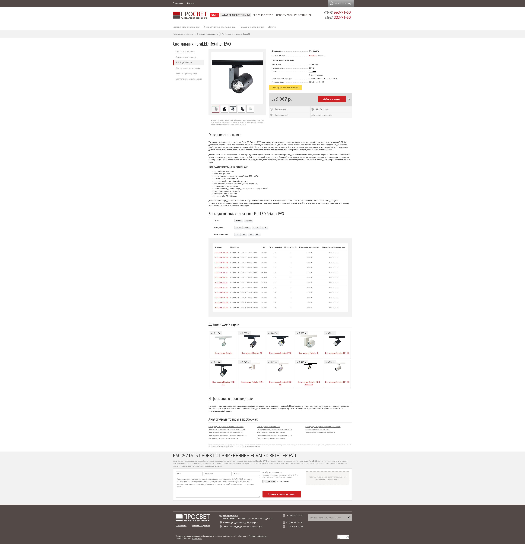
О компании (178, 3)
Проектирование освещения (293, 15)
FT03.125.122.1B (221, 277)
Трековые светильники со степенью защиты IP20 (227, 435)
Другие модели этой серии (188, 68)
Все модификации (184, 62)
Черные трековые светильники (317, 430)
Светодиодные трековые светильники (223, 438)
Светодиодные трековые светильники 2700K (274, 430)
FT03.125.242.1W (221, 297)
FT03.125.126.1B (221, 287)
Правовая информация (252, 446)
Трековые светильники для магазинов (320, 432)
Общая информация (185, 51)
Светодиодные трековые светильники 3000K (322, 427)
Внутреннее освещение (186, 26)
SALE (214, 15)
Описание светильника (186, 57)
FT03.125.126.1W (221, 267)
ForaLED (313, 55)
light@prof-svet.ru (230, 516)
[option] (237, 78)
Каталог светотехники (235, 15)
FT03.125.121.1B (221, 272)
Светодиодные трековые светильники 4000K (225, 427)
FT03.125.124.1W (221, 262)
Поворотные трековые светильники (271, 438)
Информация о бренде (186, 73)
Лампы (272, 26)
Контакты (190, 3)
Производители (263, 15)
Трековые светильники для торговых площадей (226, 430)
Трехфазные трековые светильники (271, 432)
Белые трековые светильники (268, 427)
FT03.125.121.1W (221, 252)
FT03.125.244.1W (221, 302)
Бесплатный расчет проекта (189, 79)
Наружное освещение (252, 26)
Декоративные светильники (219, 26)
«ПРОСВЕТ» (197, 539)
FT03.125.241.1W (221, 292)
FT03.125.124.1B (221, 282)
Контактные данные (201, 526)
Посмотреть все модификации (285, 88)
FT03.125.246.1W (221, 308)
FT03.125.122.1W (221, 257)
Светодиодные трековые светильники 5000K (274, 435)
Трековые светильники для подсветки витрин (225, 432)
